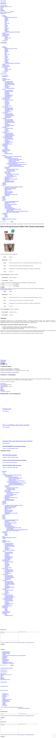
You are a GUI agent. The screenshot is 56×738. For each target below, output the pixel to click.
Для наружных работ (9, 82)
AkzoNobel (7, 62)
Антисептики (5, 112)
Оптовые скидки (8, 37)
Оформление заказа (6, 652)
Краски (4, 80)
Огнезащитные (7, 117)
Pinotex (6, 61)
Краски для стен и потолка (14, 160)
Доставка (6, 39)
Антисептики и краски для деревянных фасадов (14, 186)
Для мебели (7, 92)
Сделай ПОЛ (5, 213)
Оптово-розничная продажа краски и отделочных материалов (14, 655)
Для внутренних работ (9, 81)
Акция (6, 152)
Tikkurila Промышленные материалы (9, 218)
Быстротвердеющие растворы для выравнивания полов (17, 211)
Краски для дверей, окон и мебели (15, 159)
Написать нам (3, 673)
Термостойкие (7, 558)
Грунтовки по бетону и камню (12, 169)
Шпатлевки (5, 127)
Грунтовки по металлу (11, 171)
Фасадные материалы (9, 191)
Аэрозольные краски (6, 559)
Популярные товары (6, 79)
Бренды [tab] (4, 472)
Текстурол (7, 20)
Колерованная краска (9, 153)
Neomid (6, 29)
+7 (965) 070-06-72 (3, 385)
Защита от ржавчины (9, 192)
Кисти (6, 146)
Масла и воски (5, 106)
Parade (6, 21)
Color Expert (7, 23)
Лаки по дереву (8, 193)
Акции (4, 698)
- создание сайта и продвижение (23, 708)
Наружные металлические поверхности (16, 166)
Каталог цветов (3, 360)
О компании (5, 16)
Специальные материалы (7, 143)
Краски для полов (12, 161)
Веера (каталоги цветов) (9, 181)
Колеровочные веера (6, 149)
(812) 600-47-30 (3, 2)
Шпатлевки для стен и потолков (13, 212)
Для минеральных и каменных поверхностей (17, 164)
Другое (6, 148)
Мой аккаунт (5, 657)
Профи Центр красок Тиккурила (11, 17)
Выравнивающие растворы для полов (14, 209)
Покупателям (5, 35)
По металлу (7, 93)
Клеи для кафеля (10, 210)
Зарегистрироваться (7, 12)
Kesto (6, 24)
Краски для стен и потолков (10, 188)
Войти (1, 12)
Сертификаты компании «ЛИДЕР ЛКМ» (12, 63)
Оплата (6, 38)
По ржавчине (7, 94)
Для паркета (7, 103)
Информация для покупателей (8, 663)
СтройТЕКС (7, 195)
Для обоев (7, 87)
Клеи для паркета (8, 205)
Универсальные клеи (9, 207)
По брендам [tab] (5, 76)
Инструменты (5, 145)
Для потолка (7, 101)
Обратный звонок (3, 5)
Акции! (6, 36)
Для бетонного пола (8, 557)
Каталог (4, 15)
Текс (6, 22)
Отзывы (4, 654)
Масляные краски (8, 189)
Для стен (6, 85)
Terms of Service (29, 642)
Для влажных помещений (9, 88)
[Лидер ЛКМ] (3, 0)
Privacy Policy (21, 642)
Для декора (7, 142)
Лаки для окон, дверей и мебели (13, 492)
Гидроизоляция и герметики (10, 202)
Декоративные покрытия (7, 598)
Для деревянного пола (9, 95)
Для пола (6, 104)
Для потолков (7, 86)
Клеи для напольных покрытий (11, 204)
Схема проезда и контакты (5, 391)
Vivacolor (6, 26)
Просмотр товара (15, 448)
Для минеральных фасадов (10, 84)
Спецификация (3, 361)
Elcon (6, 27)
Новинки (4, 78)
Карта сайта (5, 661)
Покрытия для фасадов (9, 176)
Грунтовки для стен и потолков (11, 187)
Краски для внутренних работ (12, 158)
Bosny (4, 198)
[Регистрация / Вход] (2, 43)
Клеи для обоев (8, 206)
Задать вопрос (3, 383)
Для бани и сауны (8, 111)
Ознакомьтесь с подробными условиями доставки (9, 372)
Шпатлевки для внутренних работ (11, 194)
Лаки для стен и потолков (12, 175)
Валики (6, 147)
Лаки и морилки (6, 98)
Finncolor (4, 183)
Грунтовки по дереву (11, 170)
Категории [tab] (5, 471)
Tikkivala (6, 19)
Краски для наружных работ (12, 163)
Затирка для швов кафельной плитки (12, 201)
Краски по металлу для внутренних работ (17, 162)
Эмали (4, 89)
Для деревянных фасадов (9, 83)
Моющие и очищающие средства (11, 178)
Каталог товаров (6, 659)
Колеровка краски (6, 150)
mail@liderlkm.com (3, 671)
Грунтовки (5, 118)
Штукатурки (5, 132)
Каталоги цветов (6, 33)
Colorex (6, 25)
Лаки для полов (10, 493)
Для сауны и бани (8, 105)
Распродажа (5, 151)
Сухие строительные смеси (10, 208)
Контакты (4, 40)
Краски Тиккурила (8, 157)
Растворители (5, 144)
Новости (4, 32)
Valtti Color (15, 254)
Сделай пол (7, 28)
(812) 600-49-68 (3, 3)
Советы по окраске (6, 34)
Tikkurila (6, 18)
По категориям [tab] (5, 75)
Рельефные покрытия (9, 136)
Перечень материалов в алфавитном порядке (13, 156)
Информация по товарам (7, 662)
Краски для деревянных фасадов (15, 165)
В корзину (2, 287)
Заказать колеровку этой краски (6, 289)
